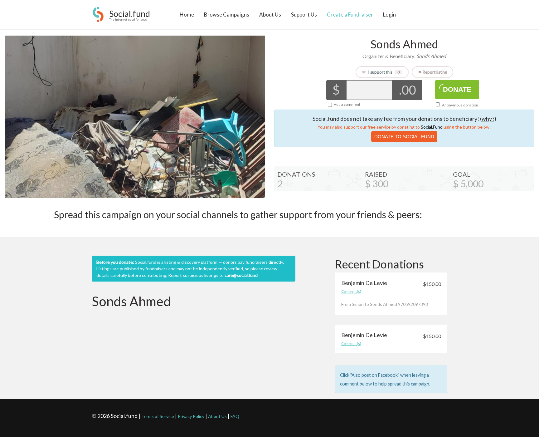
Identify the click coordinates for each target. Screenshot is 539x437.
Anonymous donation (459, 105)
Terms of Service (157, 416)
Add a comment (347, 104)
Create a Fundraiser (350, 14)
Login (389, 14)
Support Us (304, 14)
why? (488, 118)
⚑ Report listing (432, 72)
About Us (270, 14)
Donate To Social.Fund (404, 136)
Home (187, 14)
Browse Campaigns (226, 14)
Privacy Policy (191, 416)
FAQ (235, 416)
